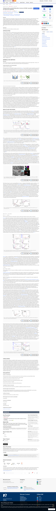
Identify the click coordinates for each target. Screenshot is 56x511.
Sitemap (21, 482)
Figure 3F (11, 162)
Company (4, 499)
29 (37, 224)
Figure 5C (26, 221)
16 (15, 464)
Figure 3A (32, 153)
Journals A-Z (22, 496)
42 (27, 288)
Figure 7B (35, 333)
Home (4, 2)
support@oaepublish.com (7, 470)
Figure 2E (26, 146)
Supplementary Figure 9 (14, 261)
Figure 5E (16, 257)
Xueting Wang (5, 12)
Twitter (39, 482)
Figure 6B (4, 295)
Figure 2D (24, 145)
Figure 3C (36, 155)
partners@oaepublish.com (7, 498)
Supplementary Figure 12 (21, 306)
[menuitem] (4, 2)
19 (5, 151)
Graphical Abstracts (23, 499)
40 (26, 288)
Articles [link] (7, 4)
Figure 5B (25, 220)
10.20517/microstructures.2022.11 (8, 14)
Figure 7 (36, 328)
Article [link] (10, 4)
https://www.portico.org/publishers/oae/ (29, 490)
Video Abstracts (22, 500)
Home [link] (4, 4)
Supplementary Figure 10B (6, 272)
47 (9, 326)
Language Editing (23, 497)
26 (4, 192)
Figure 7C (13, 336)
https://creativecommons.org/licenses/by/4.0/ (13, 455)
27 (27, 223)
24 (10, 191)
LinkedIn (39, 481)
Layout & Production (23, 498)
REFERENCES (6, 412)
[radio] (14, 433)
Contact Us (22, 481)
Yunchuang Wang (10, 12)
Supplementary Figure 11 (24, 294)
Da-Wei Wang (16, 12)
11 (14, 46)
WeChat (39, 484)
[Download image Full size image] (21, 77)
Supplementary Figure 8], (25, 196)
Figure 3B (33, 155)
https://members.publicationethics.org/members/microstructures (13, 488)
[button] (36, 8)
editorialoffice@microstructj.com (8, 482)
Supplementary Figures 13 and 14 (30, 327)
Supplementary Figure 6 (22, 154)
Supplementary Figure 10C (28, 279)
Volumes (27, 2)
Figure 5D (4, 256)
